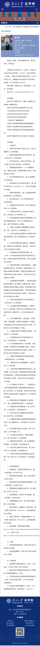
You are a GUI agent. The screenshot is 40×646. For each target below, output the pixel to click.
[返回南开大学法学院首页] (20, 4)
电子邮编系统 (10, 625)
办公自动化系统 (29, 625)
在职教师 (26, 27)
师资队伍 (19, 27)
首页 (13, 27)
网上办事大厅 (10, 623)
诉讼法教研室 (34, 27)
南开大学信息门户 (29, 621)
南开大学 (10, 621)
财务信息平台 (30, 623)
